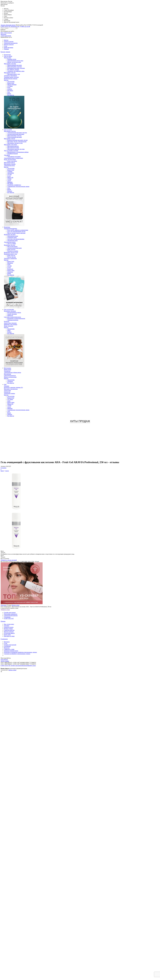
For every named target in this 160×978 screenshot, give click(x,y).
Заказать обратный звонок (8, 25)
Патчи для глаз (11, 257)
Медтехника (7, 368)
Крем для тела (11, 249)
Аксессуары (7, 390)
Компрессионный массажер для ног (17, 140)
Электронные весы (9, 165)
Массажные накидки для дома (15, 149)
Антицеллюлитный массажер (15, 134)
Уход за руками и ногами (11, 150)
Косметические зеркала (10, 78)
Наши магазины (8, 47)
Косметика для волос (10, 311)
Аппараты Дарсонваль (10, 75)
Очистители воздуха (10, 375)
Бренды (6, 40)
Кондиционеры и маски (14, 312)
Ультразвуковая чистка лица (15, 60)
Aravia (9, 180)
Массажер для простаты (11, 389)
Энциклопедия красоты (11, 43)
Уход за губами (11, 243)
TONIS (9, 179)
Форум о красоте (9, 44)
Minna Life (10, 177)
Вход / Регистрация (6, 32)
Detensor (9, 191)
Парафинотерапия (12, 153)
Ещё (5, 384)
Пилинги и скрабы (12, 251)
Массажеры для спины (10, 144)
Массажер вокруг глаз (13, 74)
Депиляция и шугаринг (14, 156)
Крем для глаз (11, 255)
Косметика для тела (9, 245)
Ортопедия (7, 392)
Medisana (9, 182)
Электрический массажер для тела (17, 132)
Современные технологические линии (18, 186)
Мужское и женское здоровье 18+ (13, 387)
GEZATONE (10, 81)
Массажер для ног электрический (16, 141)
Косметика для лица (9, 234)
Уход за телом (8, 129)
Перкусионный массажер (14, 137)
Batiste (9, 273)
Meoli (8, 330)
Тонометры (7, 371)
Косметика (7, 227)
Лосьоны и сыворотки (10, 258)
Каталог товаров (5, 52)
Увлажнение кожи (12, 240)
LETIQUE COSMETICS (14, 185)
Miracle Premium (11, 84)
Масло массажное (12, 246)
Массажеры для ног (9, 138)
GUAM (9, 174)
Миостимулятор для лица (14, 66)
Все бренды (10, 95)
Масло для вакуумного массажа (16, 233)
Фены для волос (8, 326)
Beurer (9, 93)
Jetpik (8, 401)
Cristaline (9, 171)
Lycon (9, 176)
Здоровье (6, 386)
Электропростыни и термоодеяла (13, 158)
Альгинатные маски (10, 242)
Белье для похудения (10, 159)
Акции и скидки (8, 41)
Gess (8, 92)
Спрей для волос (12, 314)
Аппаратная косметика (10, 228)
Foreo (8, 87)
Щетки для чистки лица (14, 62)
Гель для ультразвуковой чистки (16, 231)
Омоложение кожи (12, 236)
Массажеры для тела (10, 131)
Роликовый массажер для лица (16, 68)
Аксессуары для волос (10, 323)
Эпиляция (7, 155)
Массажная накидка (13, 146)
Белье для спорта (12, 161)
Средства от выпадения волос (12, 317)
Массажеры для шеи (10, 164)
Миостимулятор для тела (14, 135)
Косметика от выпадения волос (16, 318)
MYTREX (10, 90)
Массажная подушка (13, 147)
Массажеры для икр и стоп (15, 143)
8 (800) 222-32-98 (25, 26)
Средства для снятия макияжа (15, 239)
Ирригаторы (7, 369)
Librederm (10, 272)
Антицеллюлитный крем (14, 248)
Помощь (6, 49)
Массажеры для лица (10, 63)
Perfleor (9, 332)
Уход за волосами (9, 309)
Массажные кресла (9, 162)
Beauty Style (10, 83)
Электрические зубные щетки (12, 372)
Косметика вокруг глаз (10, 254)
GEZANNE (10, 173)
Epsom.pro (10, 269)
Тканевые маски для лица (11, 77)
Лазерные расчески (12, 320)
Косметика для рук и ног (11, 252)
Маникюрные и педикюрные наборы (17, 152)
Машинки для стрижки (10, 324)
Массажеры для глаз (9, 72)
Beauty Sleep (10, 270)
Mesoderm (10, 263)
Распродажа (7, 54)
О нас (5, 46)
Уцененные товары (9, 393)
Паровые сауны (11, 59)
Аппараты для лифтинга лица (15, 71)
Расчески (6, 321)
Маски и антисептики (10, 377)
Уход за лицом (8, 56)
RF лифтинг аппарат (13, 69)
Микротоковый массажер (14, 65)
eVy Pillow (10, 399)
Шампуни (10, 315)
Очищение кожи (12, 237)
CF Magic (10, 86)
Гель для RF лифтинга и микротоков (17, 230)
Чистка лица (7, 57)
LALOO (9, 89)
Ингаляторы (7, 374)
